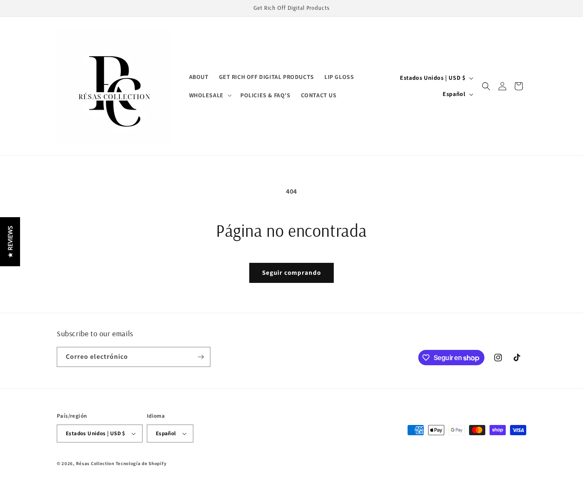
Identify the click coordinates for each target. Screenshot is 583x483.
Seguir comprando (291, 272)
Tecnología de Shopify (141, 463)
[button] (209, 95)
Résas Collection (95, 463)
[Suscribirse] (200, 357)
